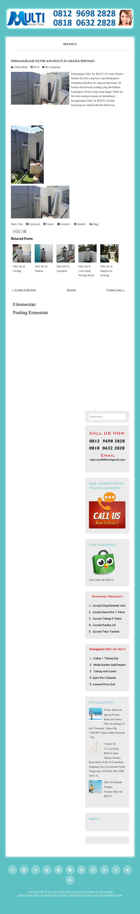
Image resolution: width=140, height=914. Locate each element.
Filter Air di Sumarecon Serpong (106, 271)
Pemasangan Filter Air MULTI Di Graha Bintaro (53, 61)
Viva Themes (42, 895)
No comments (53, 67)
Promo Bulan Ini (113, 710)
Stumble (81, 224)
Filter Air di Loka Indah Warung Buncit (86, 271)
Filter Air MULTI (66, 892)
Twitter (50, 224)
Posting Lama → (116, 290)
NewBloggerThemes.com (102, 895)
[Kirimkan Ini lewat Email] (14, 231)
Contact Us (110, 743)
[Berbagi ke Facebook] (25, 231)
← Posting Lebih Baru (24, 290)
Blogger (106, 892)
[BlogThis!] (18, 231)
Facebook (34, 224)
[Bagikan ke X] (21, 231)
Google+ (65, 224)
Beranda (70, 44)
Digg (95, 224)
